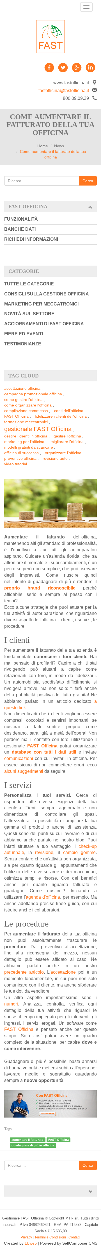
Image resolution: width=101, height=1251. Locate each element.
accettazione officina (22, 388)
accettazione (64, 972)
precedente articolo (24, 972)
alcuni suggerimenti (23, 771)
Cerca (87, 181)
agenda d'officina (43, 897)
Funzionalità (21, 219)
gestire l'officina (67, 436)
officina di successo (21, 453)
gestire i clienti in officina (25, 436)
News (59, 146)
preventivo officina (20, 458)
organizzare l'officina (63, 453)
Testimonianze (22, 343)
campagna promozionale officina (33, 394)
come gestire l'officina (23, 399)
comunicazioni (19, 758)
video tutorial (15, 464)
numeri (11, 1004)
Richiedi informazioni (31, 239)
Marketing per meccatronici (41, 304)
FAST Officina (16, 416)
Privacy (26, 1237)
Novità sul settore (29, 313)
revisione (44, 852)
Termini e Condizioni (50, 1237)
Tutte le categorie (29, 284)
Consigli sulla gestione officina (46, 294)
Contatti (74, 1237)
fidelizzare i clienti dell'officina (61, 416)
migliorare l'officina (67, 441)
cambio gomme (79, 852)
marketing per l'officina (24, 441)
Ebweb (31, 1243)
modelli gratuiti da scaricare (28, 447)
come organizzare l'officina (28, 405)
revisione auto (55, 458)
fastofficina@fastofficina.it (63, 90)
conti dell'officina (68, 410)
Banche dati (20, 229)
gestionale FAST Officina (38, 428)
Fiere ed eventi (23, 333)
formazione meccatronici (26, 422)
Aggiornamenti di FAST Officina (44, 323)
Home (42, 146)
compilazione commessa (26, 410)
